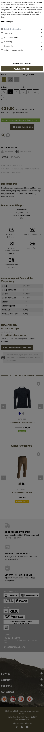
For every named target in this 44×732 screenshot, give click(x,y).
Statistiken (8, 33)
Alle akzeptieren (22, 69)
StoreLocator (9, 46)
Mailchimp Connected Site (13, 50)
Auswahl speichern (22, 63)
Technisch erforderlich (12, 29)
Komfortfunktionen (11, 37)
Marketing (8, 42)
